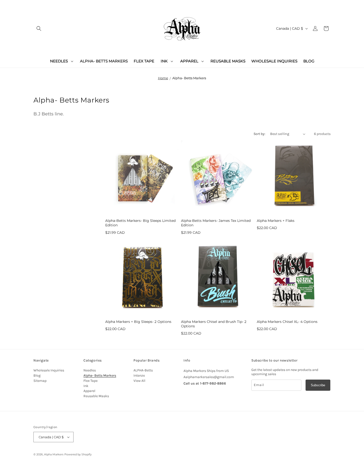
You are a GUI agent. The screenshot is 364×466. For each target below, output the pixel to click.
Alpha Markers (53, 454)
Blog (37, 375)
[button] (38, 28)
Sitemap (40, 381)
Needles (89, 370)
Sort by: (259, 134)
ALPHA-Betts (143, 370)
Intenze (139, 375)
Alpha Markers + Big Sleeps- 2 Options (138, 321)
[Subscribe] (318, 385)
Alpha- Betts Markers (189, 78)
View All (139, 381)
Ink (85, 386)
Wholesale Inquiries (48, 370)
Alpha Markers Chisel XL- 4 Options (287, 321)
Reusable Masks (96, 396)
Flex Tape (90, 381)
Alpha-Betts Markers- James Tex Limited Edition (216, 222)
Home (163, 78)
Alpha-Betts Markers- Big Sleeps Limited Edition (140, 222)
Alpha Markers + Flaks (275, 220)
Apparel (89, 391)
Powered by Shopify (78, 454)
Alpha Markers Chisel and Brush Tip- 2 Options (213, 323)
